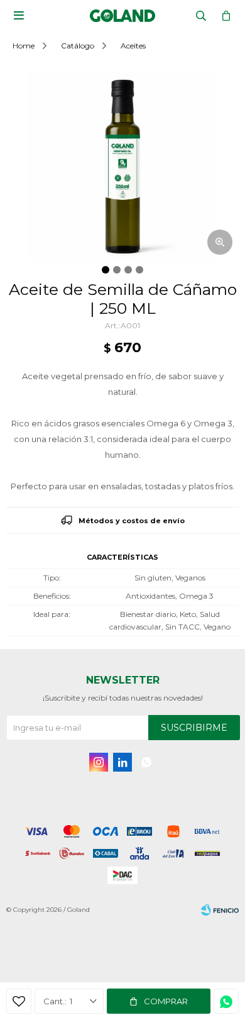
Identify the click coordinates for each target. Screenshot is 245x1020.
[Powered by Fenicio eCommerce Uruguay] (220, 910)
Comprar (166, 1001)
